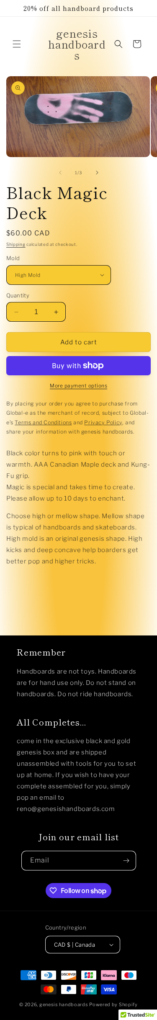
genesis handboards (63, 1004)
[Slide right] (97, 172)
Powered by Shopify (113, 1004)
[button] (17, 44)
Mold (13, 258)
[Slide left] (60, 172)
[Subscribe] (126, 860)
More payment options (78, 385)
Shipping (16, 244)
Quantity (17, 295)
